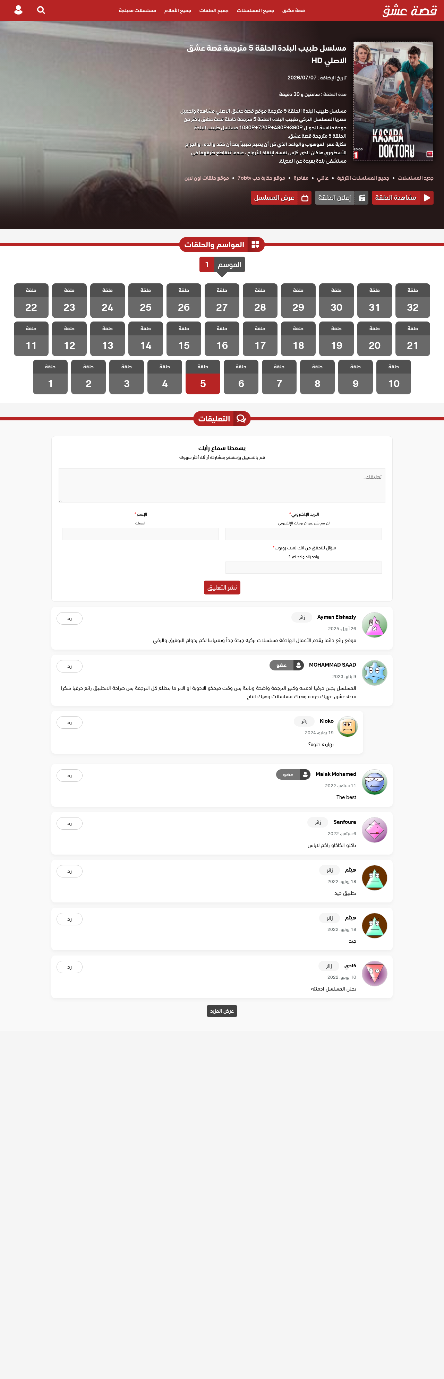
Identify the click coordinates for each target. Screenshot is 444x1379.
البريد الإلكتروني (304, 514)
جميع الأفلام (177, 10)
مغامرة (301, 178)
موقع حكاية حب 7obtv (261, 178)
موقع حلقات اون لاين (207, 178)
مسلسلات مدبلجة (137, 10)
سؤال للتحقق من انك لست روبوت (304, 547)
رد (69, 618)
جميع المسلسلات (255, 10)
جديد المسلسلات (416, 178)
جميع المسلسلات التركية (363, 178)
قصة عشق (293, 10)
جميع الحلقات (214, 10)
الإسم (140, 514)
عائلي (322, 178)
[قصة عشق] (410, 10)
